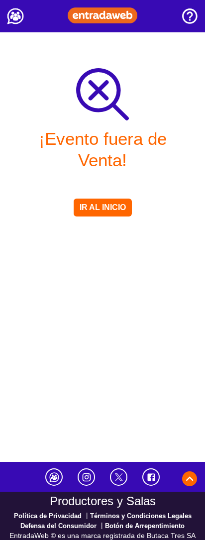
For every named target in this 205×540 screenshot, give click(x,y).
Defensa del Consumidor (58, 526)
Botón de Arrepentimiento (145, 526)
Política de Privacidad (48, 516)
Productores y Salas (103, 501)
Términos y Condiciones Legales (141, 516)
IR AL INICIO (103, 207)
